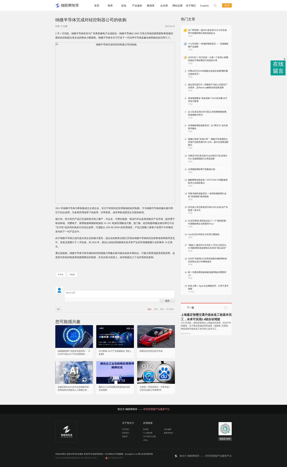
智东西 (145, 429)
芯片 (167, 37)
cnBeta (145, 440)
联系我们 (125, 433)
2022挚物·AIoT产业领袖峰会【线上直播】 (115, 352)
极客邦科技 (168, 433)
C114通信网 (147, 433)
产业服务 (137, 5)
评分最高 (170, 309)
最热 (162, 309)
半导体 (60, 275)
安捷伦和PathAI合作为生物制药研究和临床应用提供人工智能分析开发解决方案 (73, 389)
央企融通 (167, 429)
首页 (96, 5)
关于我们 (191, 5)
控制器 (72, 275)
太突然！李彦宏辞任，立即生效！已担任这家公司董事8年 (155, 388)
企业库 (164, 5)
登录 (227, 5)
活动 (123, 5)
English (204, 5)
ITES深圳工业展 (149, 436)
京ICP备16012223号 (115, 458)
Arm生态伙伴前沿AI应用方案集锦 (203, 234)
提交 (167, 300)
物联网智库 (70, 5)
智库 (110, 5)
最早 (156, 309)
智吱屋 (125, 436)
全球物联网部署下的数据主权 (201, 169)
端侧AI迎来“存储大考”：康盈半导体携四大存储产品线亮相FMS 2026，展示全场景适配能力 (208, 142)
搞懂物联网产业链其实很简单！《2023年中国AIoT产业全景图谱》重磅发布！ (74, 353)
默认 (150, 309)
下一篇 (190, 307)
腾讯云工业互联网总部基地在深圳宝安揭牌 (114, 388)
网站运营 (177, 5)
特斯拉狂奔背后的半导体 (151, 351)
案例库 (151, 5)
